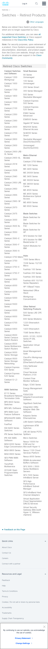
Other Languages (37, 22)
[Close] (44, 626)
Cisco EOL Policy (25, 40)
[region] (24, 636)
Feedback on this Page (14, 530)
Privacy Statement (23, 638)
